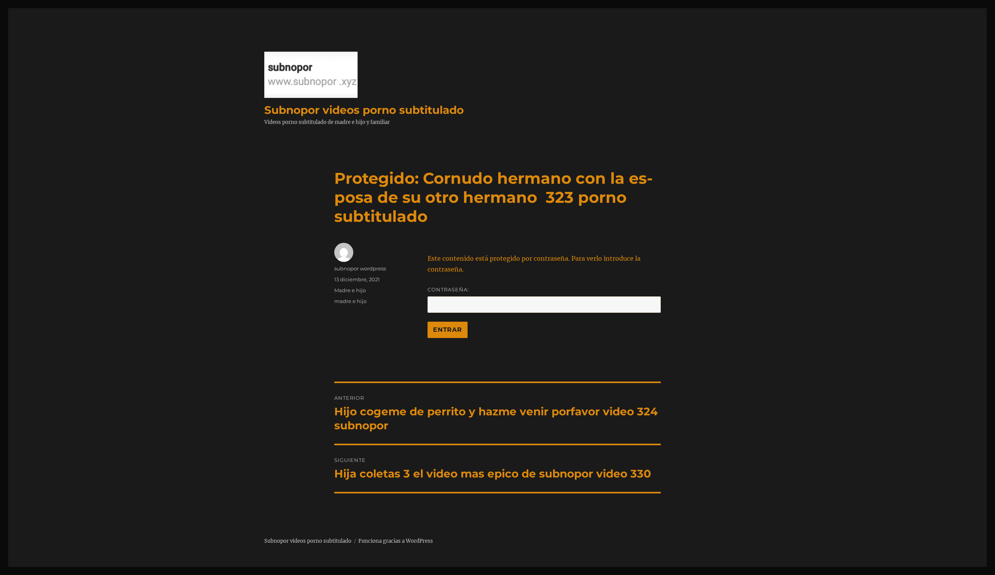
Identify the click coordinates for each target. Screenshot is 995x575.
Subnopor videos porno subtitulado (364, 110)
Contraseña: (448, 289)
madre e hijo (350, 301)
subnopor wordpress (360, 268)
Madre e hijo (350, 290)
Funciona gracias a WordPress (395, 541)
